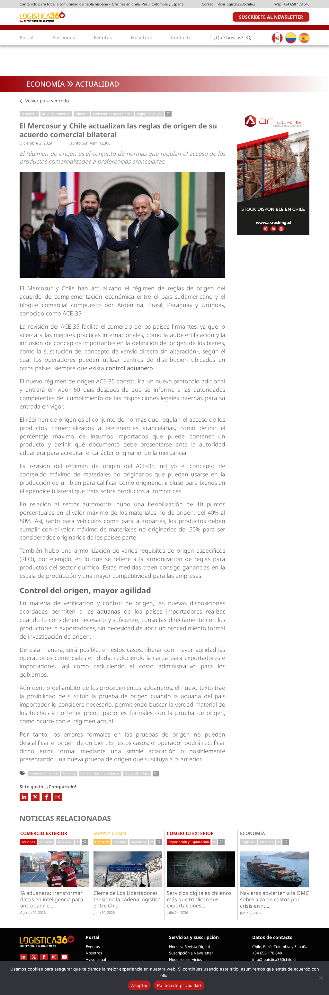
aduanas (110, 611)
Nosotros (94, 953)
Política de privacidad (179, 985)
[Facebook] (46, 797)
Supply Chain (109, 833)
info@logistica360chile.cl (236, 4)
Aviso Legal (96, 959)
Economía (45, 84)
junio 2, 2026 (250, 912)
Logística (102, 842)
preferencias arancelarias (112, 113)
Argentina (138, 842)
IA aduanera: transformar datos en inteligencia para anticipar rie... (51, 899)
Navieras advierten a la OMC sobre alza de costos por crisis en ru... (274, 899)
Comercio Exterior (43, 833)
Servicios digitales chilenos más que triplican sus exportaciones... (199, 899)
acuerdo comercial (56, 113)
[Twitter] (35, 797)
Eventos (93, 946)
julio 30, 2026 (104, 912)
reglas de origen (149, 113)
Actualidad (97, 84)
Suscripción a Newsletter (191, 953)
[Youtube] (64, 957)
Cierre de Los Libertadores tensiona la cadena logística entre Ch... (127, 899)
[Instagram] (58, 797)
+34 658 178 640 (296, 4)
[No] (321, 978)
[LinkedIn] (24, 797)
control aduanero (129, 368)
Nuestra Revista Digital (189, 946)
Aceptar (139, 985)
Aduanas (81, 113)
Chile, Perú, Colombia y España (279, 946)
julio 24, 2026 (177, 912)
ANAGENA (64, 842)
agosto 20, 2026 (33, 912)
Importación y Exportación (188, 842)
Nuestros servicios (185, 959)
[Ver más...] (77, 842)
